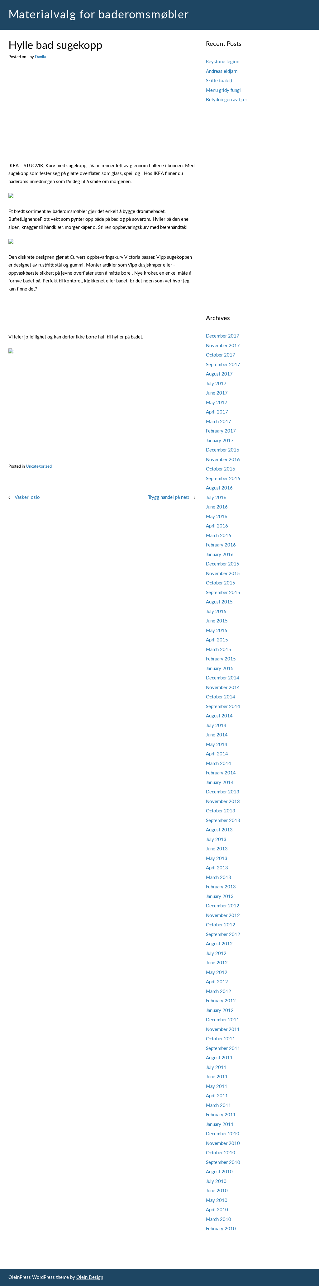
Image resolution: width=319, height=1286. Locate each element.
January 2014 (220, 782)
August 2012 (219, 944)
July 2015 (216, 611)
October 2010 (220, 1153)
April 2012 (217, 982)
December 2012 (222, 906)
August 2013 (219, 830)
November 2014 (223, 687)
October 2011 (220, 1039)
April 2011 (217, 1096)
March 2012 (218, 991)
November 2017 (223, 345)
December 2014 (222, 678)
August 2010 (219, 1172)
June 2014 (217, 735)
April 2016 (217, 526)
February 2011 (221, 1115)
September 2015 (223, 592)
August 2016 (219, 488)
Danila (40, 57)
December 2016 (222, 450)
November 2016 (223, 459)
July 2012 (216, 953)
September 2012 (223, 934)
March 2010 (218, 1219)
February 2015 (221, 659)
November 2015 (223, 573)
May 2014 (216, 744)
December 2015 (222, 564)
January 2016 (220, 554)
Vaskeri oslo (27, 497)
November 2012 (223, 915)
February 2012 (221, 1001)
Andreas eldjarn (221, 71)
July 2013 (216, 839)
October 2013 (220, 811)
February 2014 (221, 773)
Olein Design (89, 1277)
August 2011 (219, 1058)
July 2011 (216, 1067)
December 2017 (222, 336)
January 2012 (220, 1010)
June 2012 (217, 963)
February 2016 (221, 545)
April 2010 (217, 1210)
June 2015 (217, 621)
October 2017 (220, 355)
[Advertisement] (101, 115)
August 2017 (219, 374)
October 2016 (220, 469)
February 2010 (221, 1229)
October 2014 (220, 697)
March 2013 (218, 877)
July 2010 (216, 1181)
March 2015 (218, 649)
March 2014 (218, 763)
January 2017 (220, 440)
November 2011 (223, 1029)
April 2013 (217, 868)
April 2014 (217, 754)
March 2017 (218, 421)
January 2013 (220, 896)
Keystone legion (222, 61)
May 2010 (216, 1200)
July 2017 (216, 383)
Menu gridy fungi (223, 90)
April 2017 (217, 412)
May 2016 (216, 516)
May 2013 (216, 858)
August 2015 (219, 602)
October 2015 (220, 583)
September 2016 (223, 478)
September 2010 (223, 1162)
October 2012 (220, 925)
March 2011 (218, 1105)
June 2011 (217, 1077)
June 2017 (217, 393)
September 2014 (223, 706)
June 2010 (217, 1191)
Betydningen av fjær (226, 99)
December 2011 (222, 1020)
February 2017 (221, 431)
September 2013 (223, 820)
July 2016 (216, 497)
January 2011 (220, 1124)
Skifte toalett (219, 80)
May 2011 (216, 1086)
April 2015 (217, 640)
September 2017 (223, 364)
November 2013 (223, 801)
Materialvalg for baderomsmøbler (98, 15)
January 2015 (220, 668)
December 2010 (222, 1134)
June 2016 (217, 507)
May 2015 (216, 630)
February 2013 (221, 887)
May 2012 (216, 972)
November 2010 (223, 1143)
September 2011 (223, 1048)
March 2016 (218, 535)
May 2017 (216, 402)
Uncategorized (39, 466)
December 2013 (222, 792)
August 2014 (219, 716)
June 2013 (217, 849)
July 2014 (216, 725)
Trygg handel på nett (168, 497)
